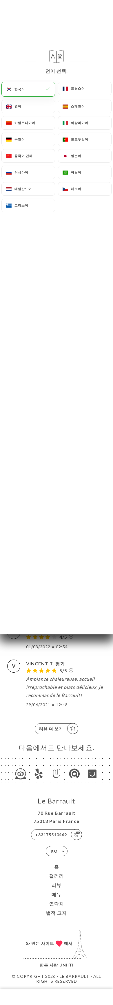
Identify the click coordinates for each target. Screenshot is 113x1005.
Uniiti (66, 964)
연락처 (56, 903)
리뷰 (56, 885)
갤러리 (56, 875)
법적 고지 (56, 913)
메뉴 (56, 894)
